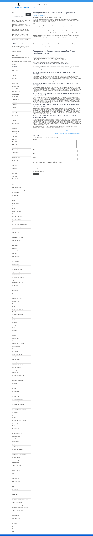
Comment (35, 139)
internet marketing (16, 340)
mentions (14, 388)
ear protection (15, 285)
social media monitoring (17, 510)
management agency (17, 354)
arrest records (15, 195)
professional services (17, 433)
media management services (18, 375)
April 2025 (14, 112)
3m (13, 184)
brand (13, 200)
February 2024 (15, 149)
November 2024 (16, 125)
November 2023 (16, 157)
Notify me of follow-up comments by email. (40, 168)
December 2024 (16, 123)
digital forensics (15, 261)
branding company (16, 211)
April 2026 (14, 80)
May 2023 (14, 173)
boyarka (13, 53)
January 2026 (15, 88)
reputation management (17, 449)
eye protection (15, 301)
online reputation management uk (19, 409)
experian (14, 295)
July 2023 (14, 168)
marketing (14, 356)
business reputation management (19, 224)
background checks (48, 126)
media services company (17, 380)
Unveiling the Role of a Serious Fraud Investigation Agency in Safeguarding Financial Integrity (50, 130)
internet (14, 335)
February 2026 (15, 86)
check (13, 229)
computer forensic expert (17, 237)
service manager (16, 478)
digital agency (15, 258)
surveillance (61, 127)
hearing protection (16, 325)
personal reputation (16, 423)
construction (15, 245)
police (13, 425)
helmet (13, 327)
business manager (16, 219)
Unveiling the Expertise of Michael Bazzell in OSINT (20, 40)
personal (14, 417)
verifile (13, 531)
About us (39, 4)
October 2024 (15, 128)
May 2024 (14, 141)
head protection (15, 322)
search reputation (16, 470)
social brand (15, 489)
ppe (13, 430)
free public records (16, 311)
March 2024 (15, 147)
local (13, 348)
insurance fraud (15, 333)
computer (14, 235)
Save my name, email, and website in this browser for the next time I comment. (47, 162)
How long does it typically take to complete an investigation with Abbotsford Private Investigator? (50, 59)
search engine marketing (17, 465)
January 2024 (15, 152)
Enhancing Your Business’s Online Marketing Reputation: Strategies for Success (20, 36)
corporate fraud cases (61, 126)
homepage (13, 46)
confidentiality (54, 126)
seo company (15, 475)
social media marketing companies (20, 507)
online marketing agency (17, 399)
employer (14, 288)
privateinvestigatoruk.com (23, 7)
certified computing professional (19, 227)
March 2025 (15, 115)
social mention (15, 513)
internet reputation (16, 346)
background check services (18, 198)
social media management (18, 497)
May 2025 (14, 110)
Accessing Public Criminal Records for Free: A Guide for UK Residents (67, 133)
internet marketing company (18, 343)
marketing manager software (18, 370)
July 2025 (14, 104)
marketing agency (16, 359)
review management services (18, 460)
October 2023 (15, 160)
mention (14, 385)
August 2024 (15, 133)
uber (13, 526)
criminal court (15, 253)
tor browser (14, 523)
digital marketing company (18, 274)
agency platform (15, 192)
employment (15, 290)
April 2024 (14, 144)
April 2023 (14, 176)
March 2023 (15, 178)
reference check (15, 441)
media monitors (15, 378)
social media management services (20, 499)
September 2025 (16, 99)
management (15, 351)
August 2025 (15, 102)
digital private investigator (18, 282)
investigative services (49, 127)
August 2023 (15, 165)
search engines (15, 468)
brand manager (15, 203)
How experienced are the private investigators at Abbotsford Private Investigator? (47, 57)
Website (34, 157)
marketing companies (17, 362)
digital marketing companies (18, 272)
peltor (13, 415)
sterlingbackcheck (16, 518)
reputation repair (16, 457)
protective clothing (16, 436)
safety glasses (15, 462)
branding (14, 208)
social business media (17, 491)
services (14, 483)
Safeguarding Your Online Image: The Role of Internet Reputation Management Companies (21, 25)
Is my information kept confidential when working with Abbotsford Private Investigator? (48, 58)
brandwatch (15, 213)
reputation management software (19, 454)
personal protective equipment (19, 420)
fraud (13, 306)
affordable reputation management (20, 190)
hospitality (14, 330)
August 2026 (15, 70)
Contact (45, 4)
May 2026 (14, 78)
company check (15, 232)
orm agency (15, 412)
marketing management (17, 364)
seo (13, 473)
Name (34, 149)
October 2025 (15, 96)
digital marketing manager (18, 277)
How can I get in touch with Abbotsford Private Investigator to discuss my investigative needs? (50, 62)
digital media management (18, 280)
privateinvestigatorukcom (16, 57)
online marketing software (18, 404)
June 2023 (14, 170)
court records (15, 250)
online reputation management (19, 407)
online (13, 393)
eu (12, 293)
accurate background (17, 187)
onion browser (15, 391)
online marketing (16, 396)
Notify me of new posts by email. (39, 171)
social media (15, 494)
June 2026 (14, 75)
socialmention (15, 515)
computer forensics (16, 240)
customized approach (69, 126)
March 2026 (15, 83)
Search (13, 12)
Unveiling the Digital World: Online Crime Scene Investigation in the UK (21, 21)
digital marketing (16, 266)
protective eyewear (16, 438)
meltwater (14, 383)
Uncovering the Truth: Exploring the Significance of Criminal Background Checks (20, 30)
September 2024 (16, 131)
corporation (14, 248)
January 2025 (15, 120)
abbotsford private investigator (40, 126)
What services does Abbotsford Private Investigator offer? (43, 55)
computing (14, 243)
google (13, 319)
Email (34, 153)
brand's (14, 205)
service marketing (16, 481)
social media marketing (17, 505)
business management (17, 216)
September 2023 (16, 163)
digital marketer (15, 264)
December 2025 (16, 91)
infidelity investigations (41, 127)
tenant (13, 520)
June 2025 (14, 107)
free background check (17, 309)
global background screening (18, 317)
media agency (15, 372)
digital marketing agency (17, 269)
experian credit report (17, 298)
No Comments (42, 15)
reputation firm (15, 446)
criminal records (15, 256)
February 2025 (15, 118)
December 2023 (16, 155)
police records (15, 428)
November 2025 (16, 94)
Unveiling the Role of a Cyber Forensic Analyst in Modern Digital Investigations (21, 63)
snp (13, 486)
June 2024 (14, 139)
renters (13, 444)
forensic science (16, 303)
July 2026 (14, 73)
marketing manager (16, 367)
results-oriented (56, 127)
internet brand (15, 338)
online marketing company (18, 401)
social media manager (17, 502)
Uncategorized (15, 528)
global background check (18, 314)
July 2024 (14, 136)
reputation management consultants (20, 452)
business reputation (16, 221)
